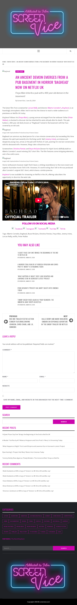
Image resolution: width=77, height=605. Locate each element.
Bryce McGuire (34, 148)
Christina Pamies (19, 148)
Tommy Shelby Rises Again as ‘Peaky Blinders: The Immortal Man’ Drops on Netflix (36, 301)
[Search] (70, 51)
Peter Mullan (23, 236)
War (59, 532)
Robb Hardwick (8, 471)
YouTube (53, 229)
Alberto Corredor (13, 234)
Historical (56, 521)
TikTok (62, 229)
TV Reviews (51, 532)
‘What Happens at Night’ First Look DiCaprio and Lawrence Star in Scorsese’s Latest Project (35, 277)
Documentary (14, 521)
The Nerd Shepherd (17, 539)
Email (42, 376)
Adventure (14, 516)
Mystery (41, 526)
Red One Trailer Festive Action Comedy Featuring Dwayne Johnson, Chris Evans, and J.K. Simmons (21, 321)
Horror (65, 521)
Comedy (47, 516)
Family (31, 521)
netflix (15, 236)
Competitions (68, 516)
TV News (43, 532)
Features (47, 521)
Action (6, 516)
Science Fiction (61, 526)
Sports (6, 532)
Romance (50, 526)
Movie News (19, 71)
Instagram (31, 229)
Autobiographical (36, 516)
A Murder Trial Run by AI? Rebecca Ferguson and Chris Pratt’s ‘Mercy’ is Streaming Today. (38, 265)
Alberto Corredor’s (54, 108)
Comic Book (57, 516)
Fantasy (38, 521)
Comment (7, 350)
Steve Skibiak (7, 481)
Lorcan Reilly (32, 108)
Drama (24, 521)
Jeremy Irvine (51, 139)
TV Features (33, 532)
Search (6, 415)
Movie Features (9, 526)
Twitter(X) (42, 229)
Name (5, 376)
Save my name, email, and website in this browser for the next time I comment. (38, 400)
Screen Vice (21, 101)
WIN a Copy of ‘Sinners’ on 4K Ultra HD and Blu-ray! (32, 471)
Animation (24, 516)
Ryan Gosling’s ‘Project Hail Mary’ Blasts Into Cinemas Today (38, 289)
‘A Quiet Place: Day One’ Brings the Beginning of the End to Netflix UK (38, 254)
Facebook (19, 229)
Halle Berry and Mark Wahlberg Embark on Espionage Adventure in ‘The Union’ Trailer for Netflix (54, 320)
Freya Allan (23, 117)
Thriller (14, 532)
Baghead (65, 108)
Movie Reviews (31, 526)
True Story (23, 532)
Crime (5, 521)
